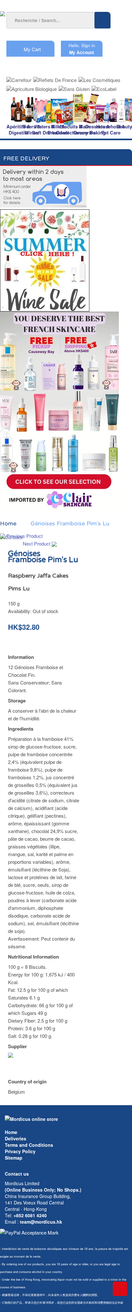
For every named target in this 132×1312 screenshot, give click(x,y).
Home (11, 1132)
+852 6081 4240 (30, 1215)
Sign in (88, 45)
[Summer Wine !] (44, 258)
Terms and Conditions (29, 1145)
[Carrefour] (18, 78)
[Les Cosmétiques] (99, 78)
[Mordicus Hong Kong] (31, 1118)
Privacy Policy (20, 1151)
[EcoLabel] (104, 87)
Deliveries (15, 1138)
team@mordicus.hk (41, 1222)
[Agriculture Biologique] (31, 87)
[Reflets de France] (55, 78)
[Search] (103, 20)
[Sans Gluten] (74, 87)
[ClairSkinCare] (59, 410)
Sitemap (13, 1157)
